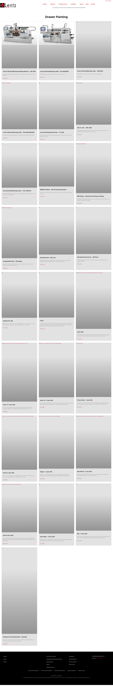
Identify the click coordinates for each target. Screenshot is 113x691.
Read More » (5, 78)
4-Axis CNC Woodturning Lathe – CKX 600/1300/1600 (18, 132)
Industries (73, 4)
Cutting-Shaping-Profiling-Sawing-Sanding (54, 659)
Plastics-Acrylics (72, 664)
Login (89, 677)
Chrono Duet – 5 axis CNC (85, 400)
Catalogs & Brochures (50, 667)
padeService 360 (8, 321)
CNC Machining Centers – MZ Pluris (87, 257)
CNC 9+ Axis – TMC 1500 (84, 127)
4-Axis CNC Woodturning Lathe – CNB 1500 (90, 71)
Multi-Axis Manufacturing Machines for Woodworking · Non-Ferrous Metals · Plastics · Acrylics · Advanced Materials (54, 677)
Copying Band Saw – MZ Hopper (12, 261)
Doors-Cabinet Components (33, 670)
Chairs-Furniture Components (46, 670)
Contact (93, 4)
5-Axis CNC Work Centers (51, 656)
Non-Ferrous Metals (72, 661)
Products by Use (63, 4)
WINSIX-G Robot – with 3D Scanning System (53, 189)
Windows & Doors (81, 670)
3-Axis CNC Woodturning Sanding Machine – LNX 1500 (19, 71)
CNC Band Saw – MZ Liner (48, 257)
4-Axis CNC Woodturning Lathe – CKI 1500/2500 (54, 71)
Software (48, 664)
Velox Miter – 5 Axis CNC (47, 536)
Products (52, 4)
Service (81, 4)
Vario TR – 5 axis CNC (46, 400)
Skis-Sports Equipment (71, 670)
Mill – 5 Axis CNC (82, 533)
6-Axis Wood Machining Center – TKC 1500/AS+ (17, 190)
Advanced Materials (72, 659)
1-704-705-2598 (99, 658)
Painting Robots (75, 677)
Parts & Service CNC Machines (83, 677)
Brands (45, 4)
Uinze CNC (80, 332)
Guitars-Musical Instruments (59, 670)
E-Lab (41, 320)
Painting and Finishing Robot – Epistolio (15, 637)
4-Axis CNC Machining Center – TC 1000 (52, 132)
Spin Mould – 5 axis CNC (84, 471)
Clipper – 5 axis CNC (46, 471)
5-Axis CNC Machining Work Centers (29, 677)
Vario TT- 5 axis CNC (9, 404)
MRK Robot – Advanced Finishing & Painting (90, 196)
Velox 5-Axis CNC (8, 535)
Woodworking (71, 656)
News (87, 4)
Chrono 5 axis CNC (8, 472)
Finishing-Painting (49, 661)
